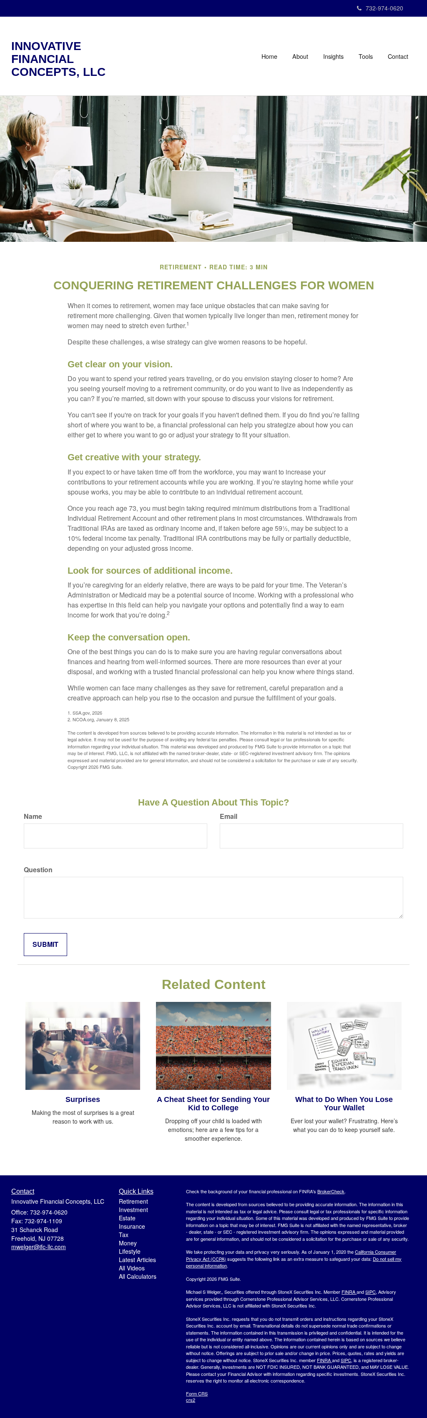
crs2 (190, 1399)
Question (38, 869)
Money (128, 1243)
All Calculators (137, 1276)
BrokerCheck (330, 1191)
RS (204, 1393)
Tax (123, 1234)
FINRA (348, 1291)
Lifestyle (130, 1251)
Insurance (132, 1226)
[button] (300, 56)
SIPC (370, 1291)
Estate (127, 1218)
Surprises (82, 1099)
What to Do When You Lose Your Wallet (344, 1103)
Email (228, 816)
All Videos (132, 1268)
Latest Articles (137, 1259)
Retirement (133, 1201)
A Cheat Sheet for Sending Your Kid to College (213, 1103)
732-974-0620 (384, 8)
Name (33, 816)
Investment (133, 1209)
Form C (193, 1393)
